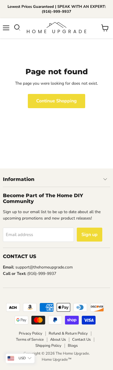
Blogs (73, 345)
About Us (58, 339)
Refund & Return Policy (68, 333)
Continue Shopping (56, 101)
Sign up (89, 234)
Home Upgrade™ (57, 359)
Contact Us (81, 339)
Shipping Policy (48, 345)
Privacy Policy (30, 333)
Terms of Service (30, 339)
